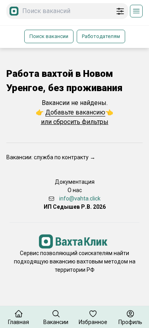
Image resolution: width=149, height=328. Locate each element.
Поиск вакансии (48, 36)
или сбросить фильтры (74, 122)
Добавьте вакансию (75, 112)
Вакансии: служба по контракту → (50, 157)
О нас (75, 190)
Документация (75, 182)
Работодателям (101, 36)
